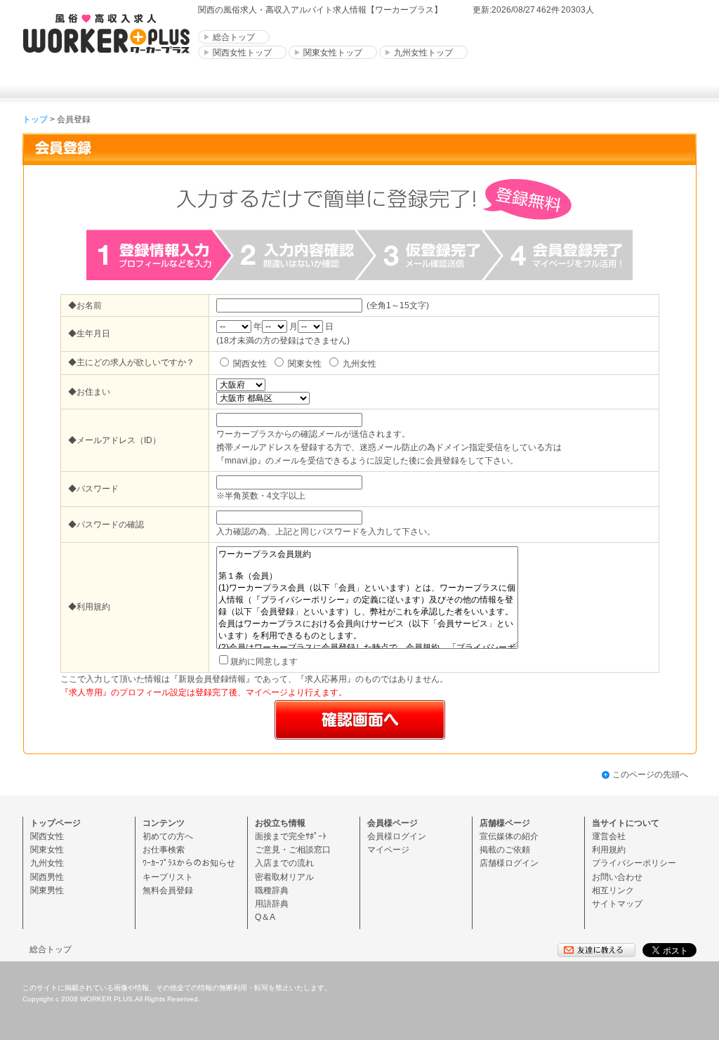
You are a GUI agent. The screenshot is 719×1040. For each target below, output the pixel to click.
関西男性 (47, 877)
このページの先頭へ (650, 774)
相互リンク (613, 890)
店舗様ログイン (509, 863)
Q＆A (265, 917)
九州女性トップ (423, 52)
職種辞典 (272, 890)
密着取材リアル (284, 877)
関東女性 (47, 850)
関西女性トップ (242, 52)
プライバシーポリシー (634, 863)
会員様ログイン (396, 836)
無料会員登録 (168, 890)
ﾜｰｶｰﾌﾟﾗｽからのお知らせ (189, 863)
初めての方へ (168, 836)
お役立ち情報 (280, 823)
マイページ (388, 850)
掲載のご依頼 (505, 850)
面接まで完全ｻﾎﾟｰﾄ (290, 836)
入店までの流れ (284, 863)
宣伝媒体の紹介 (509, 836)
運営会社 (609, 836)
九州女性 (47, 863)
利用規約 (609, 850)
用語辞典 (272, 904)
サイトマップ (617, 904)
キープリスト (168, 877)
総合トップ (234, 37)
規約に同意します (264, 661)
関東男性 (47, 890)
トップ (35, 119)
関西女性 (47, 836)
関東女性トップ (332, 52)
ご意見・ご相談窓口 (293, 850)
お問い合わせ (617, 877)
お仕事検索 (164, 850)
